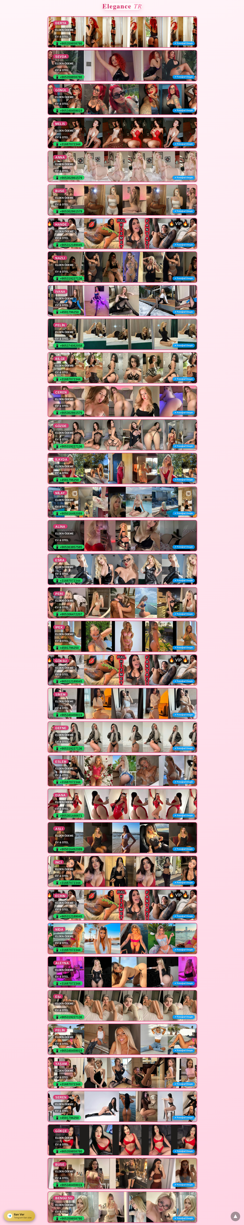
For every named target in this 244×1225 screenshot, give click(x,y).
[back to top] (235, 1216)
